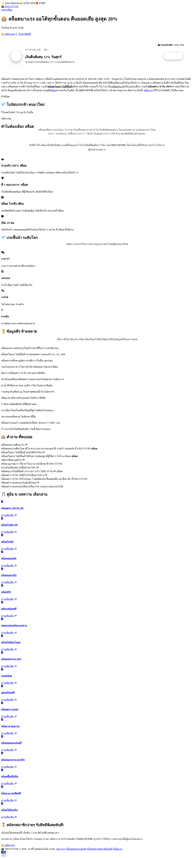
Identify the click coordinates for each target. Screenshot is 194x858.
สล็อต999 (92, 849)
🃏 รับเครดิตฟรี (23, 34)
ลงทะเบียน (6, 9)
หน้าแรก (60, 849)
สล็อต (53, 90)
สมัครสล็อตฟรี (105, 849)
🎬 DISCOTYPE (9, 6)
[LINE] (2, 852)
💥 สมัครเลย (8, 34)
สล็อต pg (148, 90)
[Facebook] (5, 852)
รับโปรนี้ (175, 56)
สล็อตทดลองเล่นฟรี (76, 849)
